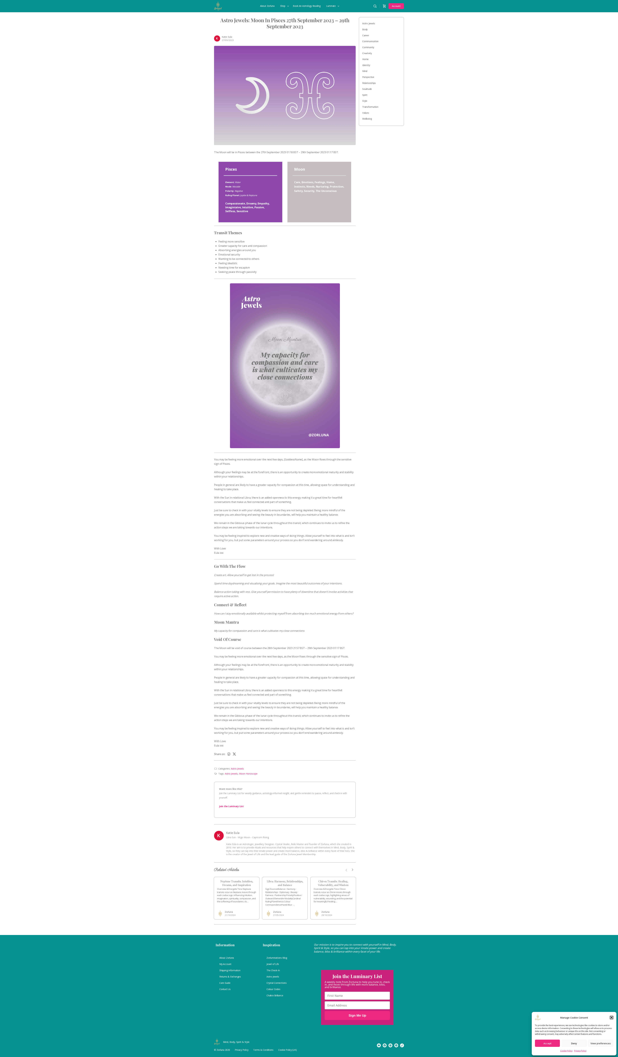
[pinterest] (396, 1045)
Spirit (364, 94)
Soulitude (367, 88)
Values (365, 112)
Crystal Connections (277, 982)
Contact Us (225, 989)
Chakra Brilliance (275, 995)
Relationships (369, 83)
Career (365, 35)
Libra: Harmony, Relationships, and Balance (285, 883)
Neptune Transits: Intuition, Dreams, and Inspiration (236, 883)
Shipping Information (229, 970)
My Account (225, 964)
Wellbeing (367, 118)
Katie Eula (227, 36)
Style (364, 100)
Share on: (219, 754)
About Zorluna (226, 957)
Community (368, 47)
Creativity (367, 53)
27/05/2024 (278, 915)
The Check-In (273, 970)
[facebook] (385, 1045)
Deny (574, 1043)
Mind (364, 71)
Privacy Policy (580, 1050)
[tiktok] (402, 1045)
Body (365, 29)
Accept (547, 1043)
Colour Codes (273, 989)
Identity (366, 65)
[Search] (375, 6)
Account (396, 6)
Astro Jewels (237, 768)
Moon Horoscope (248, 773)
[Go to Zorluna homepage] (218, 5)
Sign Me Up (357, 1015)
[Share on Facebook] (229, 754)
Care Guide (224, 982)
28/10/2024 (326, 915)
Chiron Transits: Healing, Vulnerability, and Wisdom (333, 883)
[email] (379, 1045)
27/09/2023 (228, 40)
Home (365, 59)
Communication (370, 41)
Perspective (368, 77)
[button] (611, 1017)
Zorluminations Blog (277, 957)
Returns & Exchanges (230, 976)
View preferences (600, 1043)
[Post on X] (234, 754)
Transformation (370, 106)
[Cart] (384, 6)
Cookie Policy (566, 1050)
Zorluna (229, 911)
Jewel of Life (273, 964)
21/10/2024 (230, 915)
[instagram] (390, 1045)
